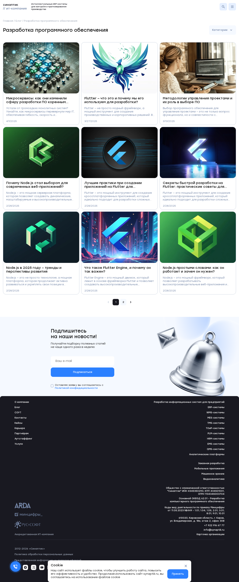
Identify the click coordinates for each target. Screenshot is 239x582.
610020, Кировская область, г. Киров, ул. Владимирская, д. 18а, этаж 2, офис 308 (197, 519)
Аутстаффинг (23, 438)
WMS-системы (215, 412)
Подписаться (82, 372)
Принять (178, 573)
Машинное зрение (212, 474)
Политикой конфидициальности (76, 388)
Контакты (21, 417)
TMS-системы (215, 423)
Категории (219, 30)
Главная (8, 20)
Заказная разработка (211, 463)
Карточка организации (210, 534)
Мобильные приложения (209, 468)
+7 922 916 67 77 (214, 525)
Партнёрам (22, 433)
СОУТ (18, 412)
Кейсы (18, 423)
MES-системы (215, 417)
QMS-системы (215, 449)
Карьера (20, 428)
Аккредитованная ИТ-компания (34, 534)
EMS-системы (215, 444)
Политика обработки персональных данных (44, 554)
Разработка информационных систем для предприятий (189, 402)
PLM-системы (216, 433)
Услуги (19, 444)
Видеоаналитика (213, 479)
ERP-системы (216, 407)
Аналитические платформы (206, 454)
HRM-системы (215, 438)
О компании (22, 402)
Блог (18, 20)
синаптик (15, 6)
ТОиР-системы (215, 428)
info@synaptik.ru (214, 530)
